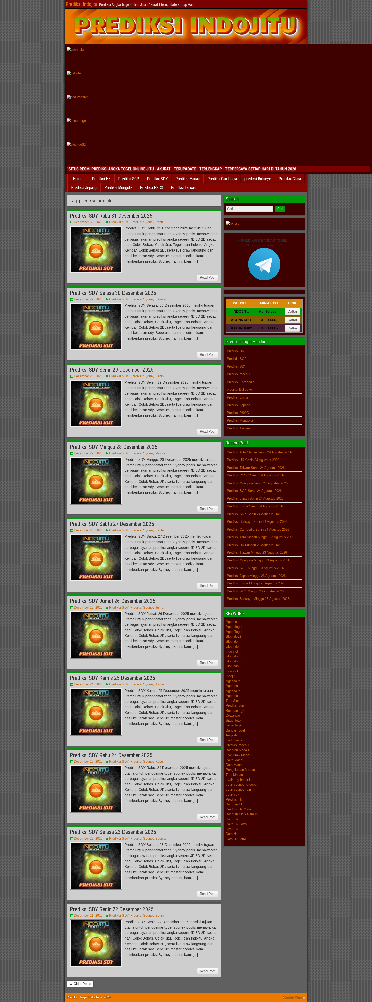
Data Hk (232, 834)
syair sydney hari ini (240, 789)
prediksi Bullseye (257, 178)
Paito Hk (232, 819)
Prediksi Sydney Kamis (147, 684)
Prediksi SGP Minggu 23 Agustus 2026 (255, 568)
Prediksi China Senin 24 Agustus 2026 (255, 506)
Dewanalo (233, 715)
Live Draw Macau (238, 755)
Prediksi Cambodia (222, 178)
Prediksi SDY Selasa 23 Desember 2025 (113, 832)
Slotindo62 (233, 636)
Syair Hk (232, 829)
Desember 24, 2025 (88, 684)
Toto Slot (232, 701)
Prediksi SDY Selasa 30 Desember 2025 (113, 293)
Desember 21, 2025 (88, 915)
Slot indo (232, 646)
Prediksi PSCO (151, 187)
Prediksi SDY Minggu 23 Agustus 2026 (255, 591)
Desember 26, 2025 (88, 530)
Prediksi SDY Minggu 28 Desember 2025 (113, 447)
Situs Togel (234, 725)
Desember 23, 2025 (88, 761)
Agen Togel (234, 627)
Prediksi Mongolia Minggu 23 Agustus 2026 (258, 560)
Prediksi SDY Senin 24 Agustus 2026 (254, 514)
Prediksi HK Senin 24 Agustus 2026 (253, 460)
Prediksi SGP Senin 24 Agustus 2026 (254, 491)
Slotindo (232, 641)
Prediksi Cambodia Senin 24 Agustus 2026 (258, 529)
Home (77, 178)
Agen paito (233, 686)
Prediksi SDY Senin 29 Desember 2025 (112, 370)
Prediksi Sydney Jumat (147, 607)
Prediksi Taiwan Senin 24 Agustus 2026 (256, 468)
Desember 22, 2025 (88, 838)
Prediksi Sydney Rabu (146, 222)
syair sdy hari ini (238, 780)
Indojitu (231, 676)
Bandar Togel (235, 730)
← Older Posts (80, 984)
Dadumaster (234, 740)
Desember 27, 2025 (88, 453)
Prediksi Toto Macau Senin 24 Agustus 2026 (259, 452)
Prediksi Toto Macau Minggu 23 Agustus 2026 (260, 537)
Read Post (207, 277)
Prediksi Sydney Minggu (148, 453)
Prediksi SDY (157, 178)
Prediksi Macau (187, 178)
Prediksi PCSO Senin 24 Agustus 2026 (255, 475)
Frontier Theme (294, 997)
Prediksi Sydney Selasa (148, 299)
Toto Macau (234, 775)
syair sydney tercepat (241, 784)
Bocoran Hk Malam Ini (242, 814)
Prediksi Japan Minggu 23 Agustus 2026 (256, 576)
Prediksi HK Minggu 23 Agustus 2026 (254, 545)
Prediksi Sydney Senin (147, 376)
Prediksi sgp (235, 705)
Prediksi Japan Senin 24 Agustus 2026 (255, 498)
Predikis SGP (128, 178)
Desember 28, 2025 (88, 376)
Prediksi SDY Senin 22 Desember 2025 (112, 909)
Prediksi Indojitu (81, 4)
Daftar (292, 311)
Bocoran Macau (237, 750)
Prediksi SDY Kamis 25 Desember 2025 (112, 678)
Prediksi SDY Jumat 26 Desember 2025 (112, 601)
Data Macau (234, 765)
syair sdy (232, 794)
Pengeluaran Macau (240, 770)
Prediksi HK (101, 178)
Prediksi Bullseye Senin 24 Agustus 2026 (257, 522)
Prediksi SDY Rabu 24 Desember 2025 (111, 755)
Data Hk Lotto (236, 839)
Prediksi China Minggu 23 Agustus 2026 (256, 583)
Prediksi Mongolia (118, 187)
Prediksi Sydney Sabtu (147, 530)
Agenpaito (233, 681)
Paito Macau (235, 760)
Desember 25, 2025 (88, 607)
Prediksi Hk (234, 799)
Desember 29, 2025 (88, 299)
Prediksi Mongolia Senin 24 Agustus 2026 (257, 483)
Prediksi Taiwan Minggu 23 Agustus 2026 (257, 552)
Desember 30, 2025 (88, 222)
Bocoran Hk (234, 804)
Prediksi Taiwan (183, 187)
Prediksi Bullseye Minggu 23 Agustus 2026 (258, 599)
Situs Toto (233, 720)
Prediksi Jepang (84, 187)
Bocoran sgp (235, 711)
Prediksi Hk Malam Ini (242, 809)
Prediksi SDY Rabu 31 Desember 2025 (111, 216)
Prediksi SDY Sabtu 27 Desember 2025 (112, 524)
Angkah (231, 735)
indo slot (232, 651)
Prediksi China (290, 178)
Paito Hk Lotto (236, 824)
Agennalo (232, 622)
